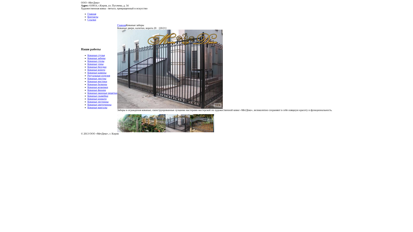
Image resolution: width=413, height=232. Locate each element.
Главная (121, 25)
